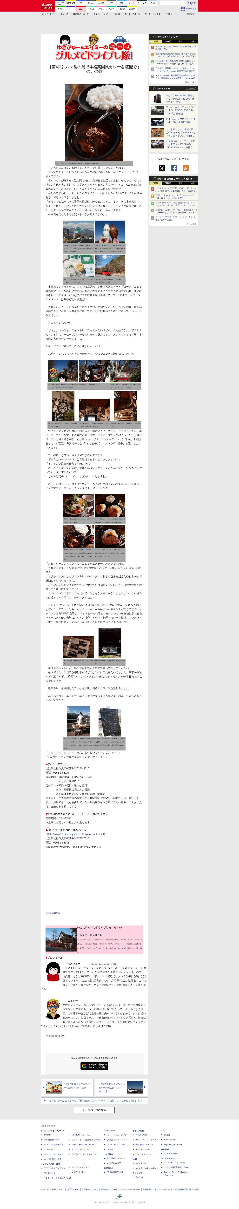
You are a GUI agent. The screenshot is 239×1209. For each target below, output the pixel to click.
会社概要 (147, 1189)
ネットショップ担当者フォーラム (86, 1140)
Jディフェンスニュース (146, 1140)
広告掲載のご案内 (90, 1189)
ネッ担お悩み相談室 (52, 1159)
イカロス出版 (138, 1131)
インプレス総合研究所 (53, 1144)
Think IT (47, 1135)
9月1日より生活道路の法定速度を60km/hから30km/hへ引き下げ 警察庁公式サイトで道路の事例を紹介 (175, 64)
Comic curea (169, 1140)
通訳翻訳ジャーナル (144, 1144)
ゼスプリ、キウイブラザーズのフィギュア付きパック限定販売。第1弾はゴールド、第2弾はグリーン (176, 191)
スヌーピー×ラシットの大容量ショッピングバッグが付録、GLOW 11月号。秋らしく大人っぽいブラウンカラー (176, 205)
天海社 (167, 1135)
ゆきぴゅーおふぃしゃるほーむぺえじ (104, 964)
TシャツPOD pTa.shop (175, 1162)
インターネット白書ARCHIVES (58, 1178)
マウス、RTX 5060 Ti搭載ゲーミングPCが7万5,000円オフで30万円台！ (180, 98)
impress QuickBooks (173, 1144)
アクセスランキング (167, 37)
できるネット (50, 1173)
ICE (162, 1131)
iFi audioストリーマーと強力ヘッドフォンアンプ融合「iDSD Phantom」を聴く (180, 144)
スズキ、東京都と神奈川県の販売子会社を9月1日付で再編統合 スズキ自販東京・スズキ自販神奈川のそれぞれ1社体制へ (176, 78)
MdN (135, 1159)
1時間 (155, 41)
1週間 (180, 41)
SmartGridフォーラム (81, 1135)
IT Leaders (48, 1149)
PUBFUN (165, 1149)
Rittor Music (109, 1131)
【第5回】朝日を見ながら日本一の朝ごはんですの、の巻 (112, 1088)
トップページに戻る (94, 1110)
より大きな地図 (51, 913)
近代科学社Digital (115, 1172)
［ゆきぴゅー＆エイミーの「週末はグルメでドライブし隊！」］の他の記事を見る (94, 1100)
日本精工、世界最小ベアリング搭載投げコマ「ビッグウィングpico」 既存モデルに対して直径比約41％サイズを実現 (176, 71)
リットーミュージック (117, 1135)
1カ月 (192, 41)
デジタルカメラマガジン (54, 1168)
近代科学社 (109, 1168)
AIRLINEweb (141, 1135)
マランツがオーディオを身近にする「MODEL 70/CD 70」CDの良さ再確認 (181, 110)
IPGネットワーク (168, 1158)
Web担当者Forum (52, 1140)
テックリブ (137, 1173)
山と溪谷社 (109, 1154)
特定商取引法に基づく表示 (187, 1189)
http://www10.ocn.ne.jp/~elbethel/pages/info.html (76, 834)
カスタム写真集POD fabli (176, 1167)
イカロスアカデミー (144, 1154)
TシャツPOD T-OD (116, 1144)
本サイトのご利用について (52, 1189)
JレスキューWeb (143, 1149)
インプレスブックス (80, 1167)
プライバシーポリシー (130, 1189)
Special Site (163, 88)
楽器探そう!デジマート (117, 1140)
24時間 (168, 41)
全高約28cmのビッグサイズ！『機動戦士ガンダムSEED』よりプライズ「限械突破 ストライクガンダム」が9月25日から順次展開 (176, 213)
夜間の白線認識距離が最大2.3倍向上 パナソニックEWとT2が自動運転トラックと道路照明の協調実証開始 (175, 57)
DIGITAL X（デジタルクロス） (85, 1154)
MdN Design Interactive (146, 1168)
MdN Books (141, 1163)
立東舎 (110, 1149)
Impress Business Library (83, 1144)
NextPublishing (78, 1172)
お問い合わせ (73, 1189)
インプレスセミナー (80, 1149)
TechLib (139, 1177)
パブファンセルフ (172, 1153)
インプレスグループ (163, 1189)
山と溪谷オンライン (116, 1158)
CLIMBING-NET (114, 1163)
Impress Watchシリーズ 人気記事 (175, 178)
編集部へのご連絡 (109, 1189)
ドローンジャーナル (52, 1154)
